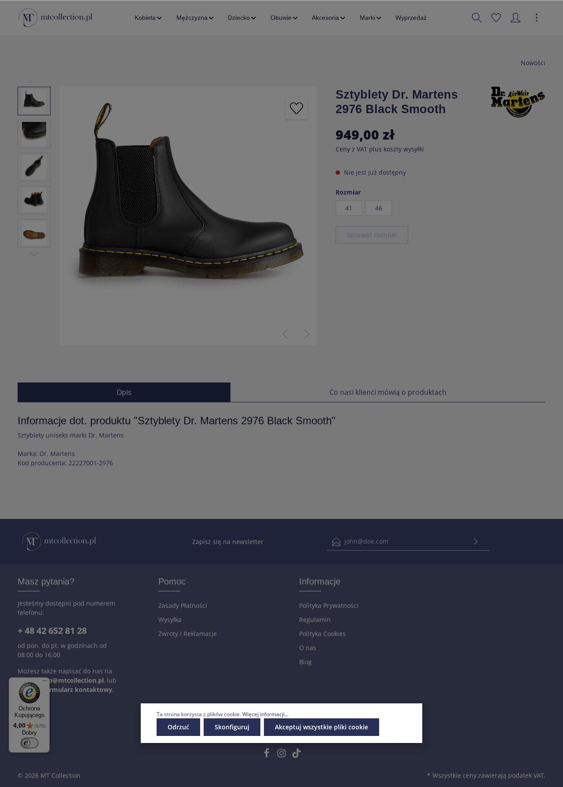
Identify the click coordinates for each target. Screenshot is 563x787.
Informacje (319, 581)
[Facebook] (267, 755)
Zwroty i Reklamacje (187, 633)
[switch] (29, 743)
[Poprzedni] (285, 334)
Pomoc (172, 581)
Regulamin (315, 619)
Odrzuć (178, 727)
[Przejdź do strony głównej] (56, 17)
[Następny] (307, 334)
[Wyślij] (476, 542)
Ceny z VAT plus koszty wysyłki (380, 149)
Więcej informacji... (265, 714)
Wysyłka (170, 619)
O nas (307, 648)
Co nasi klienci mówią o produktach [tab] (387, 392)
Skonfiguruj (232, 727)
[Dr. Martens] (518, 101)
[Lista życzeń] (496, 17)
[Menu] (44, 682)
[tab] (124, 392)
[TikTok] (296, 755)
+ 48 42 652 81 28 (52, 630)
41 (348, 208)
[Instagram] (282, 755)
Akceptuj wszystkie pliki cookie (321, 727)
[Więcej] (536, 17)
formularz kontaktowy (77, 689)
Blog (305, 662)
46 (378, 208)
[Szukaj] (477, 17)
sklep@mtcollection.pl (70, 680)
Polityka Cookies (322, 633)
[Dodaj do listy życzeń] (296, 108)
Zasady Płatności (182, 605)
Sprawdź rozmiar (372, 235)
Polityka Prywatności (328, 605)
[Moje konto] (515, 17)
